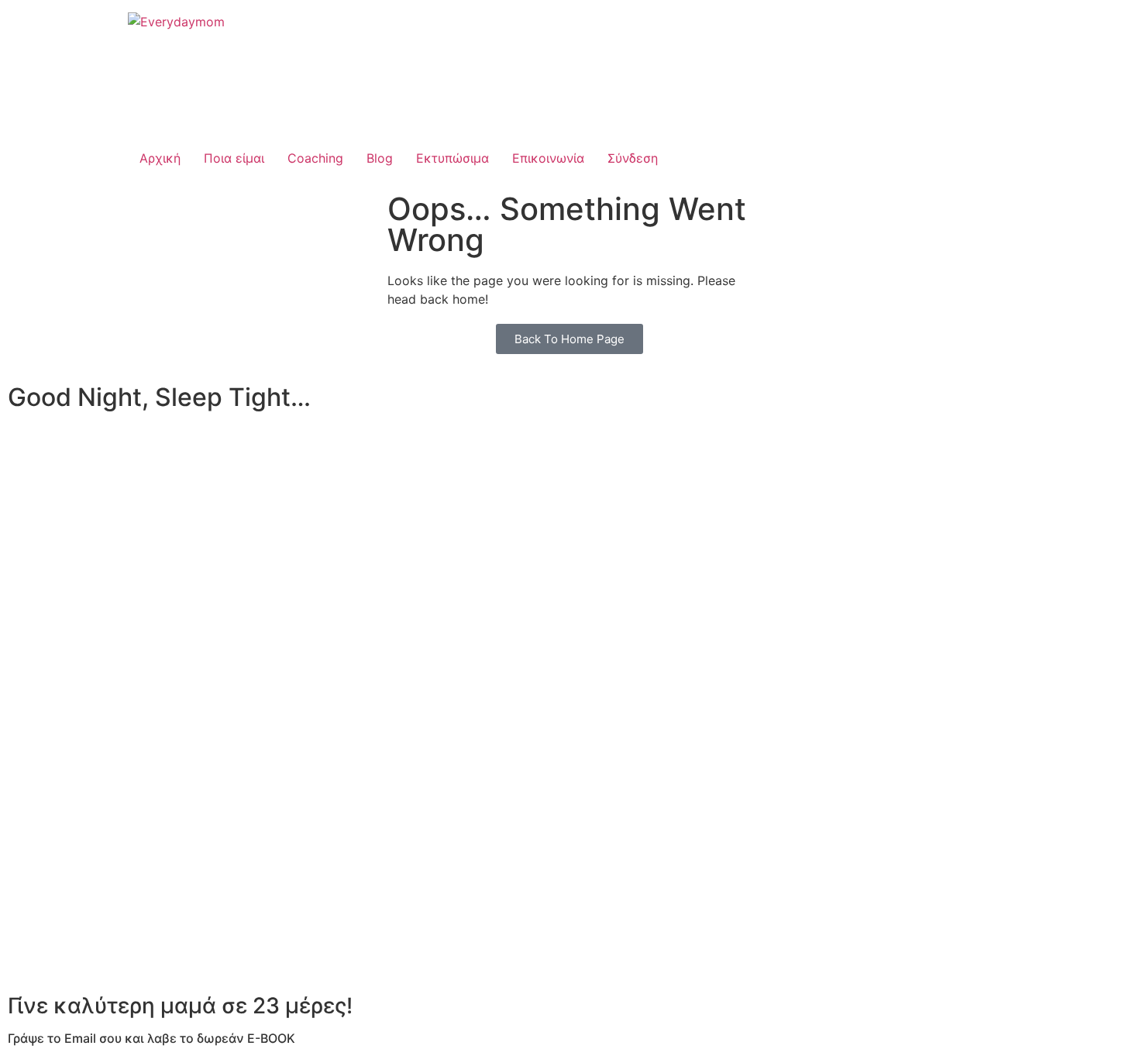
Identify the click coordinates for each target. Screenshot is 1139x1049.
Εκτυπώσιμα (452, 158)
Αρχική (160, 158)
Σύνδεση (632, 158)
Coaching (315, 158)
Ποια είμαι (234, 158)
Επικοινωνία (548, 158)
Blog (379, 158)
